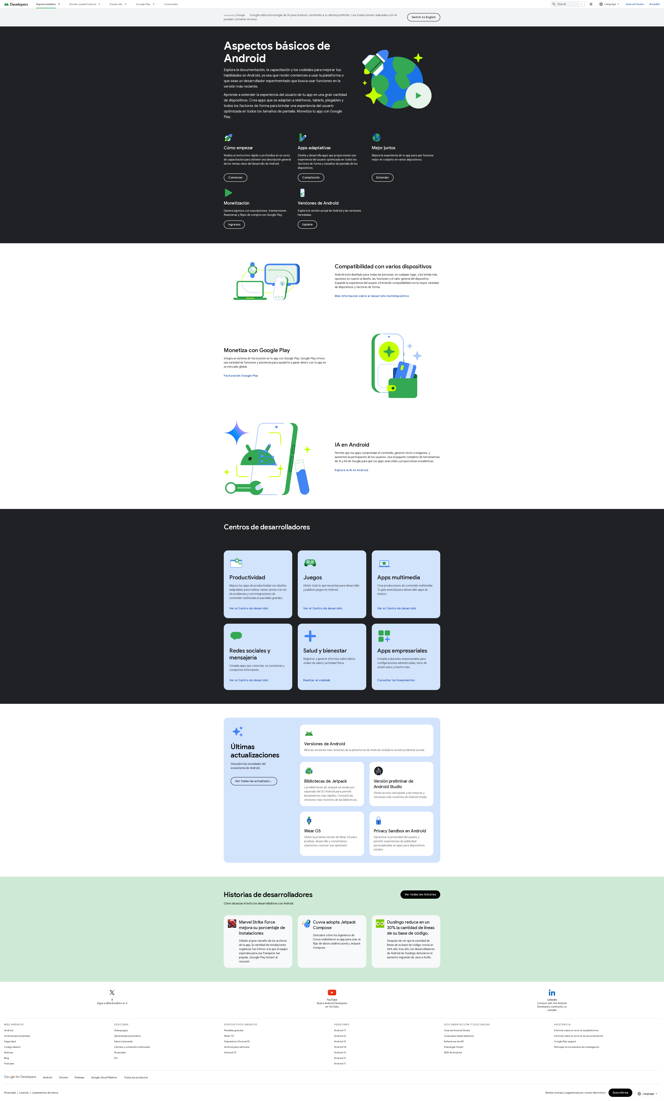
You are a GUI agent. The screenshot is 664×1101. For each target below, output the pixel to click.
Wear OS (229, 1035)
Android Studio (635, 4)
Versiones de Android (318, 203)
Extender (382, 177)
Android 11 (340, 1063)
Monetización (236, 203)
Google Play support (565, 1041)
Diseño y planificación (82, 4)
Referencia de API (454, 1041)
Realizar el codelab (316, 680)
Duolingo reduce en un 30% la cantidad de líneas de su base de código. (411, 928)
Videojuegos (121, 1030)
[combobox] (568, 4)
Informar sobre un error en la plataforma (576, 1030)
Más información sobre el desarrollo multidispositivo (372, 296)
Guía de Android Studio (457, 1030)
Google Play (143, 4)
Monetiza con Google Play (257, 350)
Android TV (230, 1052)
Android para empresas (17, 1035)
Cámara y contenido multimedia (132, 1046)
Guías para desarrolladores (459, 1035)
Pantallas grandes (233, 1030)
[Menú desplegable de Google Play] (155, 4)
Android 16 (340, 1035)
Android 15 (340, 1041)
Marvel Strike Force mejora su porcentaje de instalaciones (262, 928)
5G (116, 1058)
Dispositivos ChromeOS (237, 1041)
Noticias (8, 1052)
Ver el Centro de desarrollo (248, 608)
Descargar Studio (453, 1046)
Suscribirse (620, 1092)
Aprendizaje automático (127, 1035)
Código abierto (12, 1046)
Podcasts (9, 1063)
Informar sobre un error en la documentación (578, 1035)
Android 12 (340, 1058)
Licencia (24, 1092)
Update (307, 224)
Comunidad (171, 4)
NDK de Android (453, 1052)
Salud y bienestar (123, 1041)
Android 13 (340, 1052)
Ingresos (234, 224)
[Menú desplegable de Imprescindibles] (60, 4)
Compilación (311, 177)
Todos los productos (136, 1077)
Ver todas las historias (420, 894)
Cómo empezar (238, 147)
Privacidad (120, 1052)
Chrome (63, 1077)
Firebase (79, 1077)
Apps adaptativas (314, 147)
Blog (6, 1058)
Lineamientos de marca (45, 1092)
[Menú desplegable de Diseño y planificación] (100, 4)
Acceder (654, 4)
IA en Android (352, 444)
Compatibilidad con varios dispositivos (383, 266)
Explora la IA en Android (351, 470)
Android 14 (340, 1046)
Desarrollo (116, 4)
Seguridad (10, 1041)
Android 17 (340, 1030)
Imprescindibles (46, 4)
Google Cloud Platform (104, 1077)
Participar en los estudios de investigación (576, 1046)
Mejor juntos (383, 147)
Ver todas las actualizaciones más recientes (256, 781)
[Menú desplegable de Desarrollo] (127, 4)
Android (8, 1030)
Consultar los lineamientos (396, 680)
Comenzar (235, 177)
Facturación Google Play (241, 375)
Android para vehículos (236, 1046)
